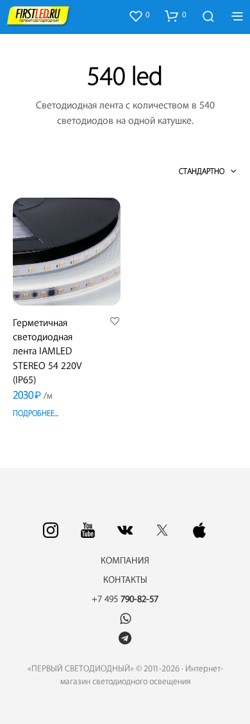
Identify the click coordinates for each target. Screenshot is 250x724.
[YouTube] (88, 530)
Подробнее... (35, 413)
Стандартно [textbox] (201, 171)
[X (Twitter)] (162, 530)
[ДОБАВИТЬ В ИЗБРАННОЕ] (115, 322)
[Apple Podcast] (199, 530)
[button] (138, 15)
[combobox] (186, 171)
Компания (125, 561)
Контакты (125, 580)
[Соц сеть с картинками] (50, 530)
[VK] (125, 530)
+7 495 (125, 599)
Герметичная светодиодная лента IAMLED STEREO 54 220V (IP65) (47, 352)
